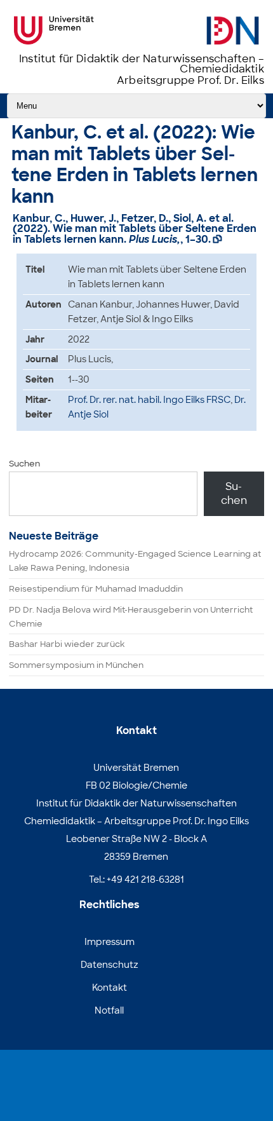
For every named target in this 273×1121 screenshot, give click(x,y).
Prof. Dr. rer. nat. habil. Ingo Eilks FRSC (149, 399)
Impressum (109, 942)
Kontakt (109, 987)
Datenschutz (109, 964)
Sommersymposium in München (76, 665)
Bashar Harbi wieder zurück (66, 644)
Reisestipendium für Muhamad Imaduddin (96, 588)
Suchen (24, 463)
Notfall (109, 1010)
